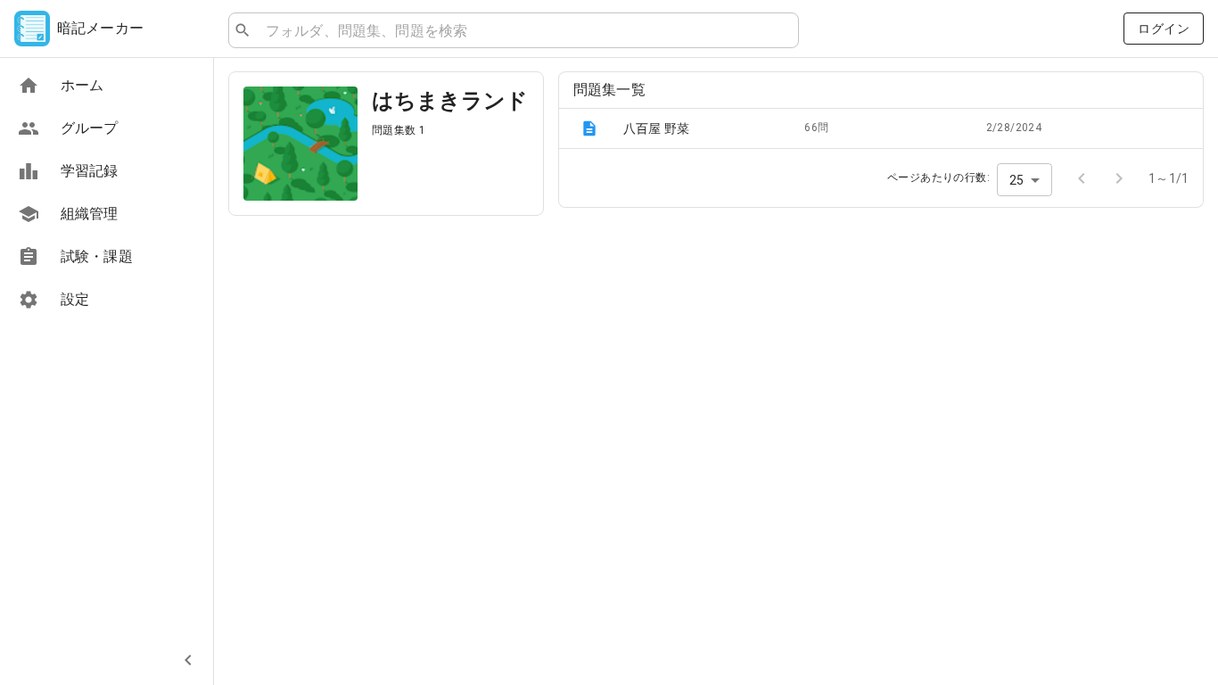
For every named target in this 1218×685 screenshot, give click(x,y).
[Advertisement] (386, 355)
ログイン (1163, 28)
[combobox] (525, 30)
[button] (881, 128)
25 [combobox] (1016, 180)
